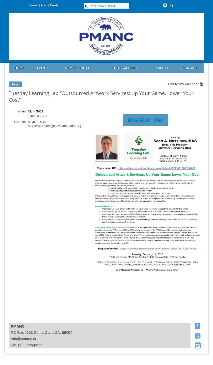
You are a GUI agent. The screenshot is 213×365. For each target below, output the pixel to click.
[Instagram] (198, 345)
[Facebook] (198, 326)
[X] (198, 336)
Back (15, 84)
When (22, 111)
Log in (172, 5)
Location (20, 122)
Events (54, 5)
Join (43, 5)
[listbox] (185, 83)
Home (33, 5)
